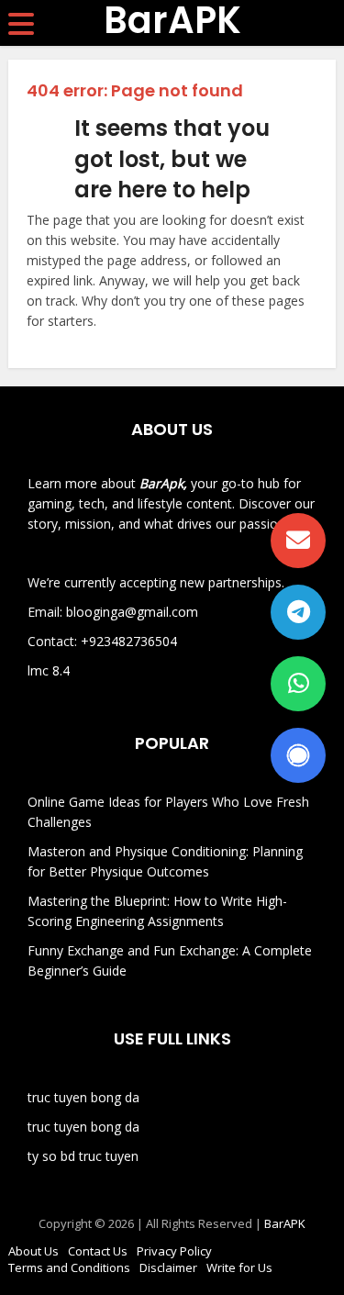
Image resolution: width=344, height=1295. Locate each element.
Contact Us (98, 1251)
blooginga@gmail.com (132, 611)
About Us (33, 1251)
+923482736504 (129, 641)
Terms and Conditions (69, 1267)
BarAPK (172, 20)
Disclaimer (168, 1267)
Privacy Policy (174, 1251)
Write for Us (239, 1267)
